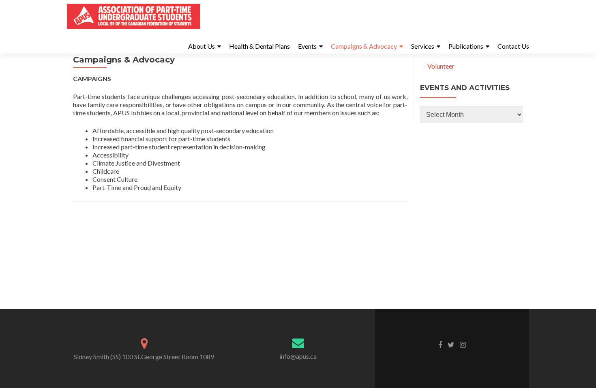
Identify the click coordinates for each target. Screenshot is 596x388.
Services (422, 46)
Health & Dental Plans (259, 46)
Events (307, 46)
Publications (465, 46)
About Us (201, 46)
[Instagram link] (463, 344)
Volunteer (441, 66)
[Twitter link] (451, 344)
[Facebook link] (440, 344)
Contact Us (513, 46)
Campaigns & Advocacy (364, 46)
